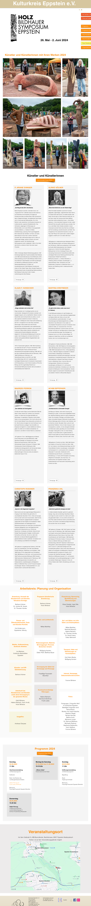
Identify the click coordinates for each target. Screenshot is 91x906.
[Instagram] (78, 900)
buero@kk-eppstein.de (48, 900)
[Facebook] (74, 900)
